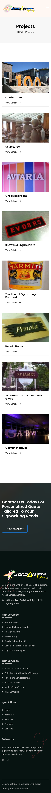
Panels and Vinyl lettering (17, 678)
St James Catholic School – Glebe (23, 397)
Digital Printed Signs (15, 650)
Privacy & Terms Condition (15, 788)
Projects (9, 724)
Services (9, 719)
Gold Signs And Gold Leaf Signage (21, 673)
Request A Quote (15, 529)
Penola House (14, 346)
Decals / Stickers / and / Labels (20, 646)
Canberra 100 (14, 97)
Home (20, 32)
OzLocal (37, 784)
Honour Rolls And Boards (17, 627)
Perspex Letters (12, 682)
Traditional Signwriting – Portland (21, 295)
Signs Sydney (11, 622)
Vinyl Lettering (12, 692)
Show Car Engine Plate (20, 245)
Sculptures (12, 146)
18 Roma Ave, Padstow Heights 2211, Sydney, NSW (24, 602)
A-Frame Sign (11, 636)
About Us (9, 715)
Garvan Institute (16, 448)
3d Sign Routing (12, 632)
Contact (9, 729)
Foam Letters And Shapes (17, 668)
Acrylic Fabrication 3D (15, 641)
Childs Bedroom (16, 196)
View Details (11, 103)
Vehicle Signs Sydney (15, 687)
